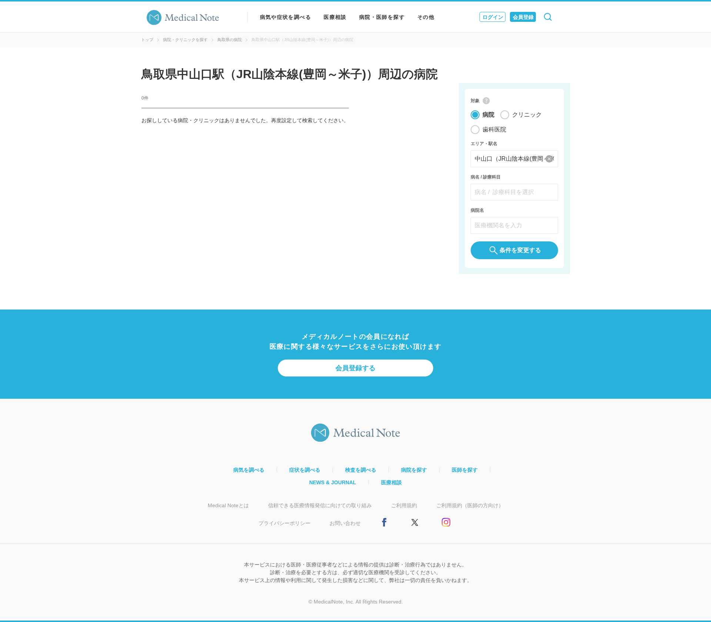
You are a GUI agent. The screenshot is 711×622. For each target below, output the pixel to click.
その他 (425, 17)
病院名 (477, 210)
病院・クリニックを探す (185, 39)
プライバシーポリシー (284, 523)
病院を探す (414, 470)
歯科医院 (494, 129)
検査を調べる (360, 470)
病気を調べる (248, 470)
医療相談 (335, 17)
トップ (147, 39)
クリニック (527, 114)
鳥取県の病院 (229, 39)
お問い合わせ (345, 523)
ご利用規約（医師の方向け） (470, 505)
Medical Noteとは (228, 505)
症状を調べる (304, 470)
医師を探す (465, 470)
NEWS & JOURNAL (332, 482)
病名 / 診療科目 (486, 177)
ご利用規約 (404, 505)
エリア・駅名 (484, 143)
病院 (488, 114)
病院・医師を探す (382, 17)
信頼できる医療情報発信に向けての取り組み (320, 505)
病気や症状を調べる (285, 17)
